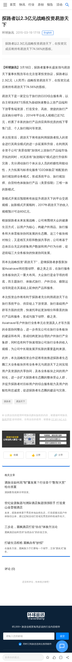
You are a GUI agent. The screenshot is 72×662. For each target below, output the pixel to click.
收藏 (13, 455)
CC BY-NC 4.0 (58, 419)
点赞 (36, 455)
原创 (41, 4)
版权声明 (7, 419)
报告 (50, 4)
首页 (13, 4)
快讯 (22, 4)
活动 (59, 4)
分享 (58, 455)
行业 (31, 4)
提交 (62, 636)
